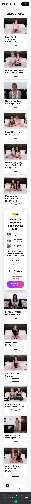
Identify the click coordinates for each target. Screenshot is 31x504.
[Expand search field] (25, 4)
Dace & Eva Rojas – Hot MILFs (14, 133)
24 (23, 485)
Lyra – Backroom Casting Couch (13, 436)
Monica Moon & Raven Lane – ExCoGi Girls (12, 198)
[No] (29, 498)
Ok (16, 501)
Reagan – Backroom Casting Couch (14, 313)
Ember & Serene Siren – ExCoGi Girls (14, 405)
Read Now (16, 46)
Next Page (22, 489)
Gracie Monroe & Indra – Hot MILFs (12, 468)
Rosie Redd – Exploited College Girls (11, 39)
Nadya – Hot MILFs (11, 343)
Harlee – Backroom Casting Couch (14, 102)
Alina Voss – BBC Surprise (13, 374)
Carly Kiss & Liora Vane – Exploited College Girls (13, 165)
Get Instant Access (15, 284)
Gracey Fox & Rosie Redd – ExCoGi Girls (14, 71)
